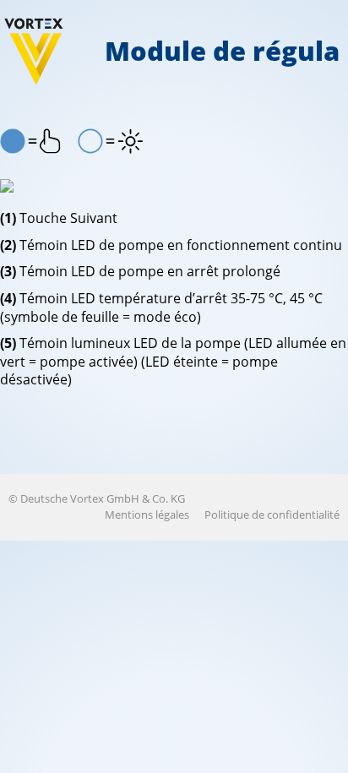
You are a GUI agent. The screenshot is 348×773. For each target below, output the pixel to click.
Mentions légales (147, 514)
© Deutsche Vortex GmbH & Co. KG (96, 498)
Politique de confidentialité (272, 514)
